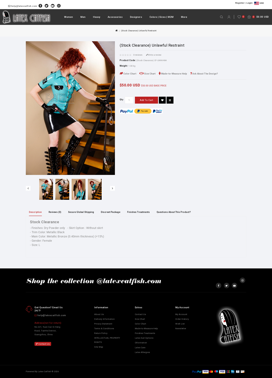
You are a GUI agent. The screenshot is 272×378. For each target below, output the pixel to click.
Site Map (98, 347)
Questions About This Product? (174, 212)
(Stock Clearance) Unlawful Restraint (138, 30)
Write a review (155, 55)
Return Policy (100, 333)
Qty (121, 99)
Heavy (96, 17)
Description (35, 212)
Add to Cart (146, 100)
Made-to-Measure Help (174, 73)
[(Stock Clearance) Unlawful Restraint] (46, 189)
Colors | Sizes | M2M (162, 17)
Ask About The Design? (205, 73)
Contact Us (44, 344)
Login (249, 3)
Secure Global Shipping (81, 212)
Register (240, 3)
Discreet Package (110, 212)
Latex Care (140, 347)
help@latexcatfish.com (24, 6)
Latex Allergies (142, 352)
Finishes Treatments (138, 212)
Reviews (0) (55, 212)
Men (83, 17)
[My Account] (229, 17)
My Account (181, 314)
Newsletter (180, 328)
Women (68, 17)
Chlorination (141, 342)
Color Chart (129, 73)
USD (261, 3)
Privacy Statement (103, 324)
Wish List (180, 324)
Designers (136, 17)
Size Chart (150, 73)
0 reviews (137, 55)
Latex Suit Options (144, 338)
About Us (99, 314)
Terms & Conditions (104, 328)
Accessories (115, 17)
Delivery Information (104, 319)
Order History (182, 319)
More (184, 17)
